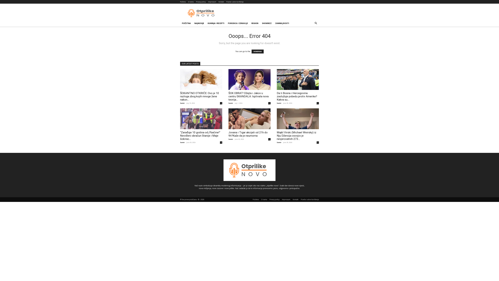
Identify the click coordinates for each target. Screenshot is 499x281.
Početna (183, 2)
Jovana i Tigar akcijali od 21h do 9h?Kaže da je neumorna (248, 134)
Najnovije (199, 23)
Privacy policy (201, 2)
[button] (316, 23)
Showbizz (267, 23)
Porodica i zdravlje (238, 23)
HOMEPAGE (258, 51)
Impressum (212, 2)
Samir (182, 103)
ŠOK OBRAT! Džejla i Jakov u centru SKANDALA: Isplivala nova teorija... (248, 96)
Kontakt (221, 2)
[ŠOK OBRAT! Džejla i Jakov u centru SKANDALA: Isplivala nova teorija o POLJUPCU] (249, 79)
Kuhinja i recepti (216, 23)
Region (254, 23)
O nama (191, 2)
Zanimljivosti (282, 23)
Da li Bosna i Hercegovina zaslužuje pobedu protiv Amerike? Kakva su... (297, 96)
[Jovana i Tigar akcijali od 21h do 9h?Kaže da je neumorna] (249, 118)
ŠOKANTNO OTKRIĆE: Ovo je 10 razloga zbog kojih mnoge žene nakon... (199, 96)
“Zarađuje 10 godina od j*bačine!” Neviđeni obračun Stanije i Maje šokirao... (200, 135)
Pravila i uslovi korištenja (235, 2)
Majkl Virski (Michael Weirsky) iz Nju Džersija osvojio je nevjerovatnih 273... (296, 135)
